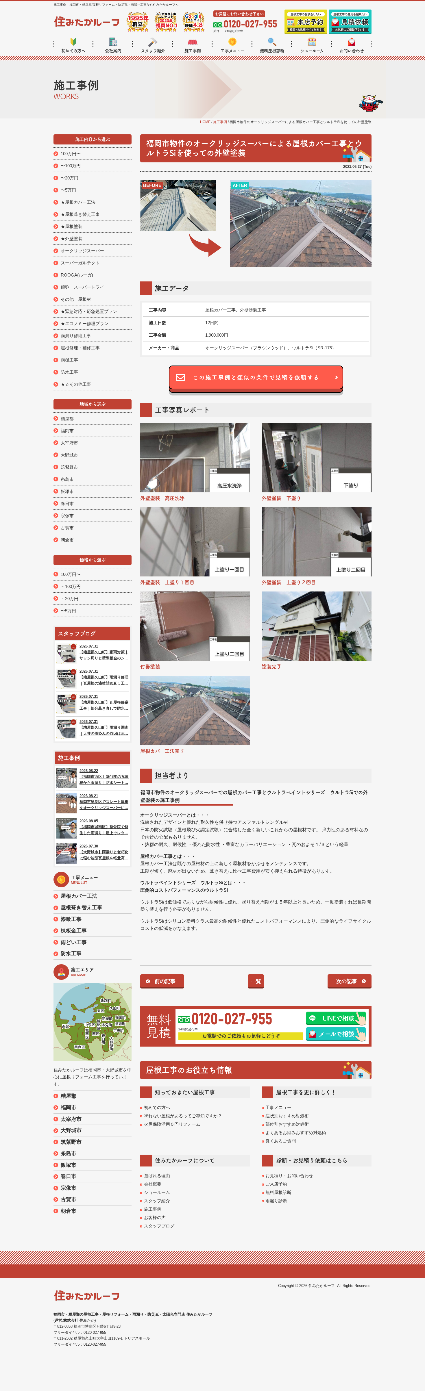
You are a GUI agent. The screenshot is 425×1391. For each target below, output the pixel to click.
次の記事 (346, 981)
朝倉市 (67, 539)
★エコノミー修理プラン (84, 323)
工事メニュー (232, 51)
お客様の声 (155, 1217)
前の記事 (165, 981)
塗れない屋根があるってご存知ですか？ (183, 1115)
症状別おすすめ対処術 (287, 1115)
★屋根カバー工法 (78, 202)
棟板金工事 (74, 931)
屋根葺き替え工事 (81, 907)
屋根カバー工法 (79, 896)
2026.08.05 (104, 827)
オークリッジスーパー (82, 250)
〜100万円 (71, 165)
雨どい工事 (74, 942)
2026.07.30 (104, 852)
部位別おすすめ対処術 (287, 1124)
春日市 (67, 503)
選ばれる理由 (157, 1175)
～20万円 (69, 598)
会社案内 (113, 51)
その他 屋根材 (76, 299)
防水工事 (69, 372)
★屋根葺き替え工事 (80, 214)
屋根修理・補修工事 (80, 347)
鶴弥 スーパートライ (82, 287)
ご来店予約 (276, 1184)
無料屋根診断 (272, 51)
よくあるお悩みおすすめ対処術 (295, 1132)
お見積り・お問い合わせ (289, 1175)
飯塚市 (67, 491)
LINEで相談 (338, 1018)
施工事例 (192, 51)
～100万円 (71, 586)
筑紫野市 (69, 467)
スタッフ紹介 (153, 51)
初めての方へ (73, 51)
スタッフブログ (159, 1225)
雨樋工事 (69, 359)
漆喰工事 (71, 919)
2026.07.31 (104, 652)
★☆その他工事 (76, 384)
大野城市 (69, 454)
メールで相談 (336, 1034)
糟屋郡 (67, 418)
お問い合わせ (351, 51)
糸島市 (67, 479)
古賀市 (67, 527)
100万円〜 (71, 153)
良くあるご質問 (280, 1140)
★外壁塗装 (71, 238)
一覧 (256, 981)
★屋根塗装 (71, 226)
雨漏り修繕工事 (76, 335)
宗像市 (67, 515)
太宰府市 (69, 442)
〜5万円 (68, 190)
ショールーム (312, 51)
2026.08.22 (104, 777)
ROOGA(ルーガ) (77, 274)
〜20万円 (69, 177)
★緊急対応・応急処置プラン (89, 311)
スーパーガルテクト (80, 262)
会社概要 (152, 1184)
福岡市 (67, 430)
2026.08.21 (104, 802)
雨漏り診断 (276, 1200)
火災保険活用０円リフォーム (172, 1124)
